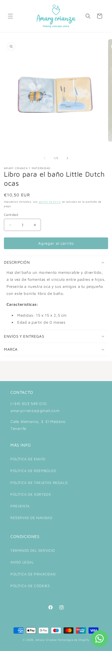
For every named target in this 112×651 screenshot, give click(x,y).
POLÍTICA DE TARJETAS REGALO (38, 482)
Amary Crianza (46, 639)
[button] (10, 16)
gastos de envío (50, 201)
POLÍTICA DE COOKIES (30, 585)
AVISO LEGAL (22, 562)
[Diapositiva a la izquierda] (44, 158)
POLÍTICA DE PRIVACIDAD (32, 574)
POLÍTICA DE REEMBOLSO (33, 470)
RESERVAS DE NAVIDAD (31, 517)
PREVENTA (20, 506)
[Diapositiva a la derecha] (67, 158)
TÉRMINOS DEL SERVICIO (32, 550)
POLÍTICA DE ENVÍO (27, 459)
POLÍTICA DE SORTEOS (30, 494)
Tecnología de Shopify (73, 639)
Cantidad (11, 214)
